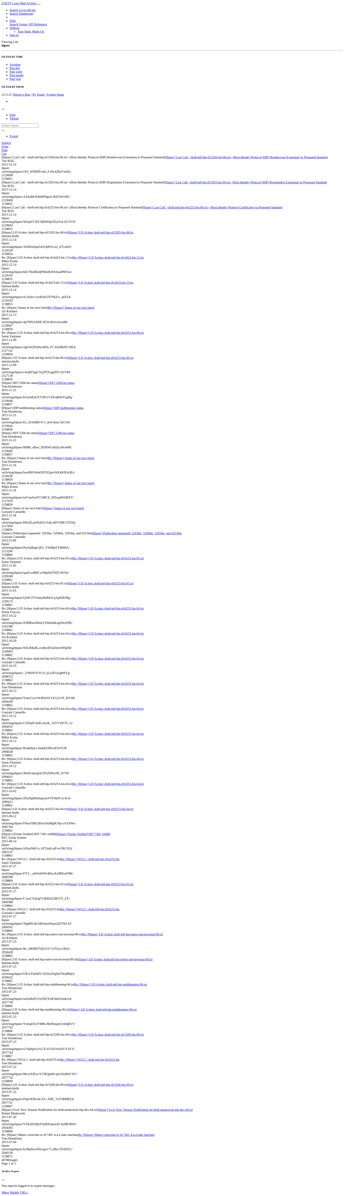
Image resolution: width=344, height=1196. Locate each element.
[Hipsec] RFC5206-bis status (56, 383)
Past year (15, 79)
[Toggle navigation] (38, 4)
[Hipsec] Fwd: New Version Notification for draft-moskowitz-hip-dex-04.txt (145, 1109)
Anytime (15, 64)
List (4, 153)
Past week (16, 71)
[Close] (3, 1180)
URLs (24, 1192)
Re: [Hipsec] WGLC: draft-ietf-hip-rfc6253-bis (90, 859)
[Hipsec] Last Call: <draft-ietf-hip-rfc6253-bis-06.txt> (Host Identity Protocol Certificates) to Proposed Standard (212, 207)
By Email (38, 94)
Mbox (5, 1192)
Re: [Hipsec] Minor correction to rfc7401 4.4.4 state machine (116, 1135)
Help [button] (13, 20)
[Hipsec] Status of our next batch (63, 508)
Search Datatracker (21, 13)
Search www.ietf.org (23, 10)
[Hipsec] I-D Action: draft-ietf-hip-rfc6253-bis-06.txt (100, 357)
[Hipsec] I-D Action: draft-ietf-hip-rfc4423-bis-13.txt (100, 282)
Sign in (14, 35)
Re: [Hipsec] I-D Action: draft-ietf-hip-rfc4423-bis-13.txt (108, 257)
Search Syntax (19, 24)
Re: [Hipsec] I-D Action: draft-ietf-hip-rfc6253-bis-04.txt (108, 608)
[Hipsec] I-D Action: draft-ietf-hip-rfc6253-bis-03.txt (100, 884)
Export (14, 136)
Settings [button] (15, 28)
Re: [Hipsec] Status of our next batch (71, 307)
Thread (14, 118)
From (5, 146)
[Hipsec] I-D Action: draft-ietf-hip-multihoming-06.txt (103, 1009)
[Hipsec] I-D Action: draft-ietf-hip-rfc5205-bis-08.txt (100, 232)
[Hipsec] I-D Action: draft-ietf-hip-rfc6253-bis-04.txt (100, 809)
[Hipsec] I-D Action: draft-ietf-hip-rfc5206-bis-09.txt (100, 1084)
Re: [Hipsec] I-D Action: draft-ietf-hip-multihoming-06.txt (110, 984)
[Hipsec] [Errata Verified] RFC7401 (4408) (83, 834)
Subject (6, 143)
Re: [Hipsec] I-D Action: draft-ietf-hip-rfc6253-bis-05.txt (108, 558)
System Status (55, 94)
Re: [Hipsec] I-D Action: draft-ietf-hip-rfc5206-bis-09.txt (108, 1034)
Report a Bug (21, 94)
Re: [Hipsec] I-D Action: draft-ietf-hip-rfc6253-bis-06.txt (108, 332)
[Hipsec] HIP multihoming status (63, 408)
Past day (15, 68)
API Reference (37, 24)
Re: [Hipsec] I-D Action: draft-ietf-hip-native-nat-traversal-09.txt (122, 934)
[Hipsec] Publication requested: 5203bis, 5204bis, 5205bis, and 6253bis (137, 533)
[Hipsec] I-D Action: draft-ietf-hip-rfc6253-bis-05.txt (100, 583)
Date (13, 115)
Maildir (14, 1192)
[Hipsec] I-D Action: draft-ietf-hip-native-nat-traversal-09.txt (114, 959)
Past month (16, 75)
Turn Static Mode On (31, 31)
